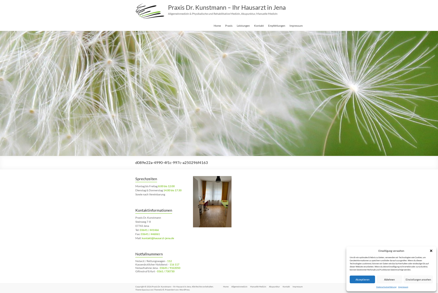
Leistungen (243, 25)
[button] (431, 250)
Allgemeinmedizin (239, 286)
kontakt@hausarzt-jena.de (158, 238)
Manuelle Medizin (258, 286)
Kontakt (259, 25)
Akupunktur (274, 286)
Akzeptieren (362, 279)
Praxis (229, 25)
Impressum (403, 287)
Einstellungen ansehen (418, 279)
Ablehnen (389, 279)
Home (217, 25)
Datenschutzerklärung (386, 287)
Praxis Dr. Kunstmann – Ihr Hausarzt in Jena (227, 7)
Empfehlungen (276, 25)
